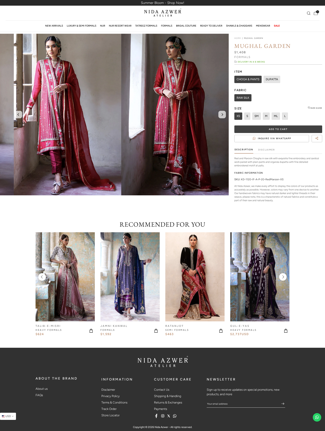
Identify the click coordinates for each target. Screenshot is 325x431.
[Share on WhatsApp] (320, 142)
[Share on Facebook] (313, 142)
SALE (277, 25)
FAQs (39, 395)
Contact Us (161, 389)
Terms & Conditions (114, 402)
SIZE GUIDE (316, 108)
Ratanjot (174, 326)
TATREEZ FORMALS (146, 25)
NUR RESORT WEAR (120, 25)
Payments (160, 409)
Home (237, 38)
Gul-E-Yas (240, 326)
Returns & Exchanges (168, 402)
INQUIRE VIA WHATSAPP (274, 138)
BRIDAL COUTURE (186, 25)
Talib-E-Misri (48, 326)
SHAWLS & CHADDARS (239, 25)
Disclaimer (266, 149)
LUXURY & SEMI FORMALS (81, 25)
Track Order (109, 409)
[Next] (222, 114)
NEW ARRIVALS (54, 25)
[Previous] (18, 114)
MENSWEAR (263, 25)
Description (244, 149)
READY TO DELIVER (211, 25)
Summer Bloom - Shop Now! (162, 3)
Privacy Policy (110, 396)
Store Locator (110, 415)
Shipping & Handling (167, 396)
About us (42, 388)
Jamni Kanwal (114, 326)
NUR (102, 25)
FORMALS (166, 25)
